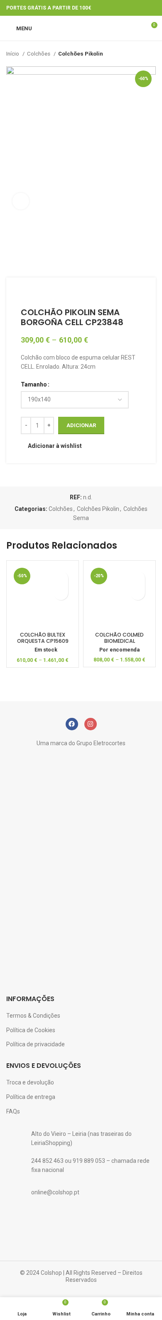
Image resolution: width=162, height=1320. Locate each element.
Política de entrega (30, 1097)
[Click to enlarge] (20, 201)
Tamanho (34, 384)
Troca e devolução (30, 1082)
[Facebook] (72, 724)
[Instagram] (90, 724)
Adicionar (81, 425)
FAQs (13, 1111)
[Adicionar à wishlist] (61, 578)
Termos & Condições (33, 1015)
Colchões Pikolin (80, 54)
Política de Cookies (30, 1030)
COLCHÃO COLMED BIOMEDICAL (119, 637)
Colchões (39, 54)
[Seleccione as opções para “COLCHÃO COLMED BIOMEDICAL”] (137, 593)
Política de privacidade (35, 1044)
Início (13, 54)
